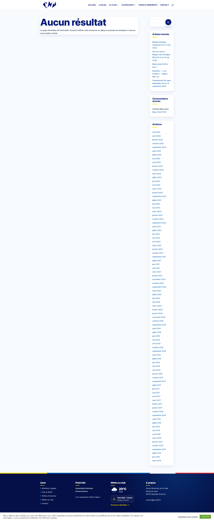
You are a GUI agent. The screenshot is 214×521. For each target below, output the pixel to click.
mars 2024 (156, 189)
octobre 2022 (158, 219)
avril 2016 (156, 434)
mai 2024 (156, 185)
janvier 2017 (157, 408)
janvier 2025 (157, 166)
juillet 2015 (156, 453)
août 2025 (156, 151)
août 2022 (156, 226)
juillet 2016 (156, 423)
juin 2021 (156, 264)
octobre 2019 (157, 321)
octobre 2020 (158, 283)
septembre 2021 (159, 257)
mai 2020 (156, 302)
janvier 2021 (157, 276)
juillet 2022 (156, 230)
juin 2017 (156, 389)
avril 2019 (156, 343)
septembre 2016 (159, 415)
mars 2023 (156, 211)
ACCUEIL (92, 5)
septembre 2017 (159, 381)
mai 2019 (156, 340)
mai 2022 (156, 238)
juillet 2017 (156, 385)
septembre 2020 (159, 287)
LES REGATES (128, 5)
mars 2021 (156, 272)
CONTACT (164, 5)
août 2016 (156, 419)
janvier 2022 (157, 249)
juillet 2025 (156, 155)
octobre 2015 (157, 445)
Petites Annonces (49, 496)
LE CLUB (113, 5)
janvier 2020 (157, 313)
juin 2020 (156, 298)
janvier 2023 (157, 215)
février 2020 (157, 310)
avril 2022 (156, 242)
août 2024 (156, 174)
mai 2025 (156, 159)
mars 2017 (156, 400)
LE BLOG (102, 5)
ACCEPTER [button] (205, 517)
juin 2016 (156, 426)
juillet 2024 (156, 177)
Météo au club (48, 500)
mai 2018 (156, 366)
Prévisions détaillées (120, 505)
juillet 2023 (156, 200)
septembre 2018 (159, 351)
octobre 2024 (158, 170)
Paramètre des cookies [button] (188, 517)
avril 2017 (156, 396)
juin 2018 (156, 362)
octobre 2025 (158, 143)
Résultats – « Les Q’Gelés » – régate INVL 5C (159, 74)
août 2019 (156, 328)
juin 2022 (156, 234)
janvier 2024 (157, 193)
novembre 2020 (158, 279)
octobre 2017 (157, 377)
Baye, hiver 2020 (159, 112)
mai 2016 (156, 430)
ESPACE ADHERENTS (148, 5)
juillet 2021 (156, 260)
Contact (45, 503)
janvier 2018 (157, 374)
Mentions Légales (49, 488)
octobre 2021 (157, 253)
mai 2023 (156, 208)
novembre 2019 (158, 317)
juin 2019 (156, 336)
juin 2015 (156, 457)
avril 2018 (156, 370)
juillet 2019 (156, 332)
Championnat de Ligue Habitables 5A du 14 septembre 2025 (161, 83)
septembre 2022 (159, 223)
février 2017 (157, 404)
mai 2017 (156, 393)
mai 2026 (156, 132)
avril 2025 (156, 162)
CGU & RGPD (47, 492)
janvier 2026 (157, 140)
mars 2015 (156, 461)
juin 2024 (156, 181)
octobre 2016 (157, 411)
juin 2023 (156, 204)
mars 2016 (156, 438)
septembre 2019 (159, 325)
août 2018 (156, 355)
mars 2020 (156, 306)
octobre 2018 (157, 347)
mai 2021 (156, 268)
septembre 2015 (159, 449)
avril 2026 (156, 136)
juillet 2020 (156, 294)
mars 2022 (156, 245)
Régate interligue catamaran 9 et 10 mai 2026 (161, 45)
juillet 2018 (156, 359)
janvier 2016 (157, 442)
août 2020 (156, 291)
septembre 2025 (159, 147)
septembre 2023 (159, 196)
